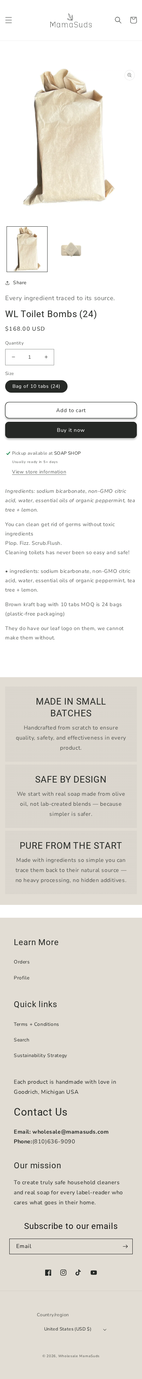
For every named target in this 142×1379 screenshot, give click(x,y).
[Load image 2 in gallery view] (71, 249)
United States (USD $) (67, 1329)
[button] (8, 20)
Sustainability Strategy (40, 1055)
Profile (21, 978)
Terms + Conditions (36, 1024)
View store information (39, 472)
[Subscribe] (125, 1246)
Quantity (14, 343)
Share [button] (20, 282)
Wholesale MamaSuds (79, 1356)
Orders (22, 962)
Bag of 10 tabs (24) (36, 386)
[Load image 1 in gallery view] (27, 249)
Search (22, 1040)
